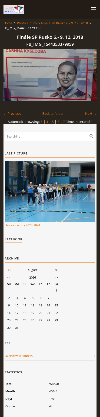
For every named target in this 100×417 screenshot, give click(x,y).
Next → (91, 113)
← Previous (12, 113)
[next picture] (89, 75)
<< (8, 270)
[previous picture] (11, 75)
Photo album (27, 23)
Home (8, 23)
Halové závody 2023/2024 (22, 225)
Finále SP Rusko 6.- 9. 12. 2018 (64, 23)
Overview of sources (19, 356)
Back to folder (53, 113)
